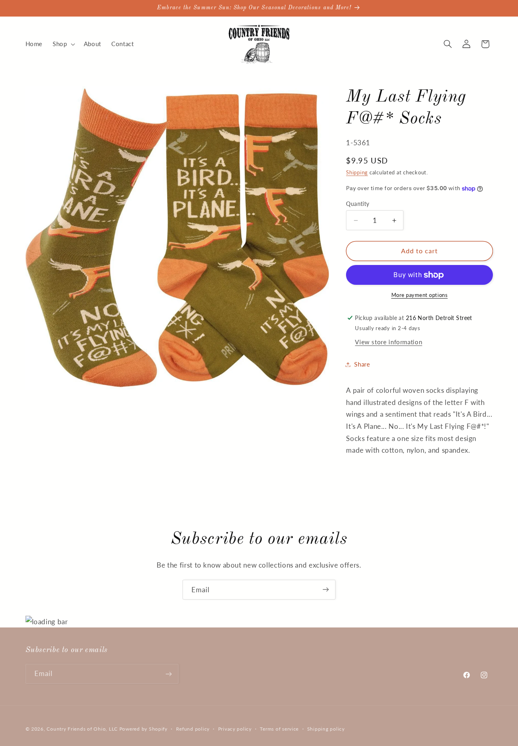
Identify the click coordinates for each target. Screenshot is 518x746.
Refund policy (193, 728)
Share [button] (362, 364)
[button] (63, 44)
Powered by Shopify (143, 728)
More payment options (419, 295)
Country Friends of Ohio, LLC (82, 728)
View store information (388, 341)
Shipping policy (326, 728)
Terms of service (279, 728)
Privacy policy (235, 728)
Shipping (357, 173)
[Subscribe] (325, 590)
